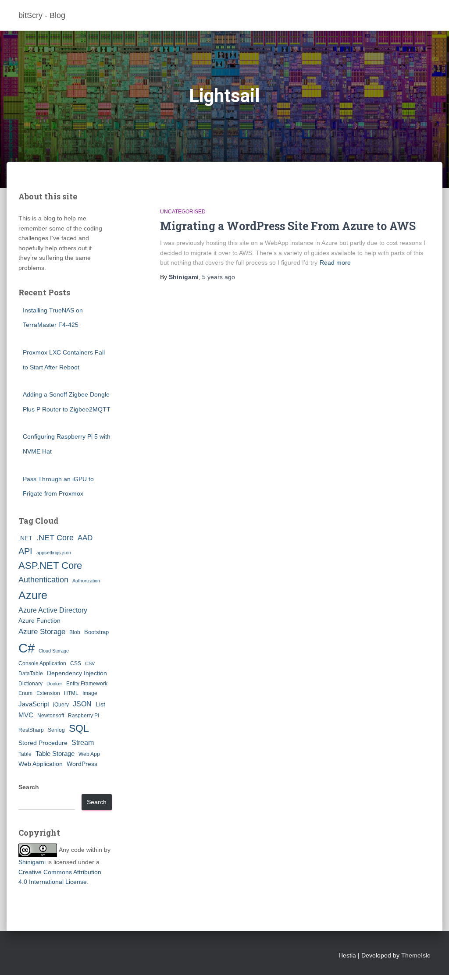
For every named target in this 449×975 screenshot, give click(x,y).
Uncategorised (183, 212)
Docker (54, 683)
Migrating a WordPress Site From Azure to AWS (288, 226)
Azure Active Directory (52, 610)
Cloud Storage (54, 650)
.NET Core (55, 537)
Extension (48, 693)
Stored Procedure (43, 742)
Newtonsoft (50, 716)
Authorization (86, 580)
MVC (25, 715)
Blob (74, 632)
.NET (25, 538)
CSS (75, 663)
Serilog (56, 730)
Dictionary (30, 684)
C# (26, 648)
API (25, 551)
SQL (79, 728)
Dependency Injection (77, 673)
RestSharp (31, 730)
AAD (85, 537)
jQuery (61, 705)
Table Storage (55, 753)
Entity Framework (86, 684)
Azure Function (39, 620)
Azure (32, 595)
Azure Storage (41, 632)
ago (218, 276)
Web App (89, 754)
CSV (90, 663)
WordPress (82, 763)
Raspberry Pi (83, 716)
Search (28, 787)
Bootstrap (96, 632)
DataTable (30, 673)
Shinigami (32, 861)
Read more (335, 262)
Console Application (42, 663)
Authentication (43, 579)
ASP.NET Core (50, 565)
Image (89, 693)
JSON (82, 704)
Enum (25, 693)
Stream (82, 742)
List (100, 704)
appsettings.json (53, 552)
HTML (71, 693)
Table (25, 754)
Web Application (40, 763)
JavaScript (33, 704)
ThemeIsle (416, 955)
